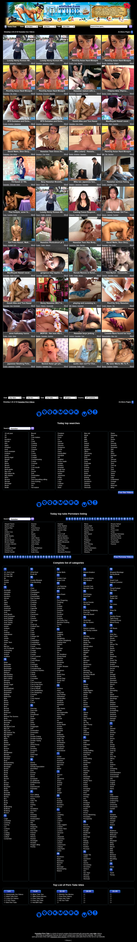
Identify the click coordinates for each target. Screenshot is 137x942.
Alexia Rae (9, 528)
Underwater (114, 797)
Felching (33, 815)
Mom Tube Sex (38, 894)
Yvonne (113, 544)
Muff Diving (87, 594)
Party (110, 124)
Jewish (59, 785)
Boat (5, 761)
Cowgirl (34, 457)
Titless (112, 759)
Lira (59, 532)
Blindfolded (8, 753)
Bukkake (7, 795)
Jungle (59, 793)
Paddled (86, 741)
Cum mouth (35, 467)
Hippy (59, 716)
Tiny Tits (113, 757)
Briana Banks (9, 540)
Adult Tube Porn (12, 896)
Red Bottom (87, 580)
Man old (87, 433)
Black (6, 751)
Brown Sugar (9, 542)
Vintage (113, 481)
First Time (33, 831)
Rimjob (86, 843)
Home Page (12, 27)
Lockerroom (61, 845)
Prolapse (86, 803)
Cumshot (33, 694)
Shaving (87, 485)
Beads (6, 704)
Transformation (115, 773)
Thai (43, 154)
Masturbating (106, 336)
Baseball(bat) (9, 688)
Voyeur (112, 825)
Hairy (60, 451)
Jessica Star (35, 540)
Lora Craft (61, 534)
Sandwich (87, 481)
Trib (111, 779)
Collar (32, 634)
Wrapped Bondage (117, 572)
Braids (6, 785)
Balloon (6, 672)
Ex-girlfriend (34, 781)
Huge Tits (60, 739)
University (113, 805)
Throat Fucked (115, 588)
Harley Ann (35, 530)
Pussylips (86, 817)
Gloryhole (60, 662)
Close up (33, 624)
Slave (113, 433)
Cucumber (34, 678)
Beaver (7, 467)
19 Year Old (8, 576)
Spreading (113, 690)
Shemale (13, 184)
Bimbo (6, 743)
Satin (85, 861)
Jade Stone (35, 538)
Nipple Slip (87, 692)
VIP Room (113, 628)
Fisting (32, 835)
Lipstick (59, 843)
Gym (58, 682)
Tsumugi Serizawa (117, 534)
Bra (5, 781)
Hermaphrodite (62, 712)
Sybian (112, 720)
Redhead (86, 833)
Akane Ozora (9, 526)
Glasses (72, 215)
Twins (113, 475)
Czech (32, 702)
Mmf (85, 441)
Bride (6, 789)
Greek (60, 449)
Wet (111, 839)
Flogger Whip (35, 845)
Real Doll (86, 596)
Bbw (112, 336)
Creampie (20, 63)
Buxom (6, 813)
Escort (32, 775)
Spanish (114, 445)
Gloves (59, 664)
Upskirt (112, 809)
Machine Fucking (63, 622)
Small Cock (114, 580)
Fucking (85, 93)
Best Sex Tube (11, 902)
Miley (60, 544)
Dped (32, 743)
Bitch (6, 477)
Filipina (33, 825)
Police (85, 785)
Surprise (113, 712)
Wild (111, 851)
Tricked (112, 781)
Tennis (112, 739)
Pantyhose (87, 753)
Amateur (6, 63)
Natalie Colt (88, 528)
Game (60, 441)
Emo (32, 771)
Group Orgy (61, 678)
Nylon (86, 447)
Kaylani (60, 524)
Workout (113, 855)
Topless (112, 765)
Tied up (113, 465)
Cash (33, 441)
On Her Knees (88, 622)
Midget (85, 652)
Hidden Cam (61, 578)
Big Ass (82, 245)
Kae (32, 546)
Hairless (60, 688)
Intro (58, 767)
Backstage (8, 668)
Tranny (113, 471)
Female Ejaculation (37, 767)
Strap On (113, 610)
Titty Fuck (113, 590)
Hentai (59, 710)
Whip (112, 487)
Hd (59, 457)
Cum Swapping (36, 692)
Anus (6, 630)
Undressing (114, 801)
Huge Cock (61, 580)
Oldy (85, 720)
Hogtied (10, 245)
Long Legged (62, 825)
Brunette (52, 93)
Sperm (112, 684)
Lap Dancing (61, 586)
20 (6, 435)
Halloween (61, 696)
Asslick (6, 654)
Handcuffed (62, 453)
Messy (85, 648)
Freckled (60, 614)
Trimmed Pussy (115, 620)
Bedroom (7, 712)
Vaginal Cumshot (116, 582)
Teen (112, 463)
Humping (60, 745)
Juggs (59, 789)
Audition (7, 656)
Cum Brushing (35, 582)
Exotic (32, 785)
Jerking (71, 336)
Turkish (112, 785)
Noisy (85, 694)
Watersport (114, 833)
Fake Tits (33, 801)
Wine (112, 853)
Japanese (12, 63)
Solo (82, 366)
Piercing (86, 771)
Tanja (113, 528)
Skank (112, 648)
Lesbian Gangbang (64, 640)
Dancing (33, 708)
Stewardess (114, 696)
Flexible (33, 843)
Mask (86, 435)
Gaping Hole (61, 642)
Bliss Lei (8, 538)
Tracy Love (115, 530)
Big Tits (6, 737)
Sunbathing (114, 710)
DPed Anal (34, 572)
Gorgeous (61, 447)
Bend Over (8, 720)
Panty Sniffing (88, 751)
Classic (104, 275)
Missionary (87, 664)
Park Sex (86, 755)
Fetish (71, 63)
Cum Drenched (35, 682)
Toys (112, 469)
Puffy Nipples (88, 690)
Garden (59, 644)
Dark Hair (33, 710)
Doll (32, 473)
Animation (7, 624)
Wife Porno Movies (39, 896)
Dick (77, 245)
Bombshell (8, 765)
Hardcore (110, 63)
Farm (33, 483)
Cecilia (7, 546)
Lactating (60, 815)
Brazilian (7, 787)
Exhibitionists (35, 783)
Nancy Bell (88, 526)
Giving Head (61, 656)
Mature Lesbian (89, 628)
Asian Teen (8, 642)
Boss (5, 775)
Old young (88, 453)
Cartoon (7, 829)
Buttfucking (8, 807)
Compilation (34, 642)
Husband (61, 471)
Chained (33, 590)
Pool (85, 793)
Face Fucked (35, 797)
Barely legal (9, 457)
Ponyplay (86, 789)
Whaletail (113, 841)
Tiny (112, 467)
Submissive (114, 706)
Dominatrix (34, 733)
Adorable (7, 592)
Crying (32, 672)
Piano (85, 769)
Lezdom (60, 831)
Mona (86, 524)
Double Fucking (36, 739)
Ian (32, 532)
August (7, 534)
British (6, 791)
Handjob (61, 455)
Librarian (60, 833)
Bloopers (7, 757)
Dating (32, 712)
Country (33, 652)
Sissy (112, 646)
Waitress (113, 831)
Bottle (7, 487)
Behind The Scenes (11, 716)
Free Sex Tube (38, 900)
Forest (59, 612)
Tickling (112, 749)
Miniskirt (86, 660)
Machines (60, 857)
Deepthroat (34, 714)
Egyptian (33, 765)
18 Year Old (8, 574)
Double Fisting (35, 737)
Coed (32, 632)
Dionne (34, 524)
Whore (112, 847)
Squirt (112, 694)
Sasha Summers (90, 548)
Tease (112, 735)
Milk (85, 439)
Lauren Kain (62, 528)
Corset (32, 646)
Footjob (17, 366)
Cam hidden (35, 437)
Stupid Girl (113, 596)
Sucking (110, 154)
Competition (34, 640)
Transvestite (114, 777)
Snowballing (114, 666)
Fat (32, 485)
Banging (7, 682)
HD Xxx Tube (64, 900)
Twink (113, 473)
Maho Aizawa (62, 536)
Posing (85, 797)
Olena (86, 538)
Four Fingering (62, 600)
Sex (84, 871)
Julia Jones (35, 542)
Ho (58, 720)
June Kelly (35, 544)
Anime (6, 626)
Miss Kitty (61, 550)
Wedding (113, 837)
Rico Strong (88, 544)
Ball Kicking (8, 676)
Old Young (87, 718)
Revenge (87, 475)
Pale (85, 747)
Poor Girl (86, 612)
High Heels (61, 708)
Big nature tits (10, 473)
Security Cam (88, 586)
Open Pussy (87, 724)
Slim (112, 437)
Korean (59, 807)
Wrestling (113, 859)
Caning (6, 825)
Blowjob (7, 759)
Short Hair (87, 620)
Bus (32, 435)
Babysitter (7, 664)
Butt (5, 805)
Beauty (6, 708)
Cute (75, 63)
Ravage (86, 829)
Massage (60, 867)
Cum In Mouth (35, 688)
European (17, 306)
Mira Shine (62, 546)
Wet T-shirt (113, 636)
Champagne (34, 592)
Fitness (33, 837)
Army (6, 636)
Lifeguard (60, 837)
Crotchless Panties (37, 670)
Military (86, 656)
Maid (59, 487)
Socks (113, 439)
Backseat (7, 666)
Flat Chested (35, 598)
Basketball (8, 692)
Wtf (111, 861)
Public (43, 215)
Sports (112, 688)
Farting (32, 805)
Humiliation (61, 743)
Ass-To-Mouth (9, 648)
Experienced (35, 787)
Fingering (80, 306)
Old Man (86, 636)
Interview (60, 765)
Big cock (8, 471)
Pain (85, 457)
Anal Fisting (8, 620)
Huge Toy (60, 741)
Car (32, 439)
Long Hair (60, 692)
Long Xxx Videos (12, 898)
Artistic (6, 638)
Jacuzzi (59, 775)
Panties (115, 366)
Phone (85, 767)
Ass (50, 366)
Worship (113, 857)
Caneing (7, 823)
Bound (33, 433)
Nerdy (85, 686)
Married (59, 863)
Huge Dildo (61, 588)
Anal (51, 124)
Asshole (7, 652)
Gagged (60, 632)
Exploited (33, 789)
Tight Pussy (114, 618)
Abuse (68, 940)
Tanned (113, 459)
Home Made (61, 724)
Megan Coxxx (63, 540)
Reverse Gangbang (90, 610)
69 (6, 437)
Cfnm (32, 588)
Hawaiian (6, 93)
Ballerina (7, 670)
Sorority (113, 443)
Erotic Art (33, 574)
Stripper (113, 702)
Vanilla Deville (116, 536)
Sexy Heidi (88, 550)
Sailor (85, 857)
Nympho (87, 449)
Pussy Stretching (89, 815)
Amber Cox (9, 532)
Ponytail (86, 791)
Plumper (86, 779)
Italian (59, 769)
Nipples (86, 688)
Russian (87, 479)
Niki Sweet (88, 534)
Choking (33, 602)
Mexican (86, 650)
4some (6, 582)
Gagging (60, 634)
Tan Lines (113, 604)
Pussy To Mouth (89, 674)
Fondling (60, 602)
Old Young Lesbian (90, 630)
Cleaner (34, 449)
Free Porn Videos (65, 896)
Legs (59, 481)
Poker (85, 783)
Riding (86, 477)
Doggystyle (84, 215)
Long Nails (61, 849)
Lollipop (60, 847)
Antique (6, 628)
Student (112, 704)
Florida (32, 847)
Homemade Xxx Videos (14, 894)
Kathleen (34, 550)
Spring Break (114, 574)
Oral (84, 727)
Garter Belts (61, 572)
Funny (59, 624)
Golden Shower (62, 666)
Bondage (8, 483)
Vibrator (113, 819)
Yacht (112, 873)
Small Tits (113, 660)
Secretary (86, 867)
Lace (58, 813)
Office (86, 451)
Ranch (86, 471)
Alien (6, 604)
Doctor (33, 471)
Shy (111, 642)
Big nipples (9, 475)
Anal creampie (10, 451)
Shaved (86, 875)
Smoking (113, 662)
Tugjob (112, 783)
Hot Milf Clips (37, 902)
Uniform (113, 803)
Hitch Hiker (61, 714)
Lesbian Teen (62, 829)
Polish (85, 787)
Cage (6, 819)
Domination (35, 475)
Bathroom (7, 696)
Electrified (34, 769)
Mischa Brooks (63, 548)
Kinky (60, 477)
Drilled (32, 747)
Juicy (59, 791)
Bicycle (6, 724)
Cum (33, 465)
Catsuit (6, 837)
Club (33, 451)
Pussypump (87, 819)
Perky (85, 761)
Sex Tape (86, 873)
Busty (6, 803)
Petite (79, 366)
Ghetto (59, 650)
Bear (5, 706)
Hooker (60, 463)
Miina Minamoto (63, 542)
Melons (86, 644)
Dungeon (33, 751)
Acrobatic (7, 590)
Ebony (32, 763)
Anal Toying (8, 622)
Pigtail (85, 773)
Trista (113, 532)
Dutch (33, 477)
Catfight (6, 835)
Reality (85, 831)
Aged (6, 445)
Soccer (112, 668)
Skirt (111, 652)
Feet (32, 813)
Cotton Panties (35, 648)
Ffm (31, 823)
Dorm (32, 735)
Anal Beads (8, 614)
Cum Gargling (35, 686)
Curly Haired (35, 698)
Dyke (32, 757)
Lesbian (61, 483)
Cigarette (33, 608)
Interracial (60, 763)
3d (5, 578)
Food (59, 437)
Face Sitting (34, 795)
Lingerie (60, 841)
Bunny (6, 797)
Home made (62, 461)
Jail (58, 777)
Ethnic (32, 777)
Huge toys (61, 469)
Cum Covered (35, 656)
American (7, 608)
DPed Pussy (34, 745)
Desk (32, 716)
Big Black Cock (9, 727)
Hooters (60, 465)
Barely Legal (8, 684)
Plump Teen (87, 781)
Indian (60, 473)
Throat (112, 747)
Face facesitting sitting (39, 479)
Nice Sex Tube (64, 898)
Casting (45, 275)
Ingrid (33, 534)
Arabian (7, 453)
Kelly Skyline (62, 526)
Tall (112, 457)
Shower (112, 640)
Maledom (60, 861)
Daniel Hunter (10, 552)
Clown (32, 628)
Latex (59, 817)
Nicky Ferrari (88, 530)
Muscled (86, 678)
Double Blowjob (36, 580)
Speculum (113, 682)
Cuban (33, 461)
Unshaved (113, 807)
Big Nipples (8, 735)
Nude (85, 696)
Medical (86, 640)
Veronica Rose (116, 538)
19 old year (9, 433)
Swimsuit (113, 716)
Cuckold (34, 463)
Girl (15, 245)
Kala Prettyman (36, 548)
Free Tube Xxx (38, 898)
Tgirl (111, 741)
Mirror (85, 662)
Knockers (60, 805)
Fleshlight (33, 841)
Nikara (86, 532)
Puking (86, 467)
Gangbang (61, 638)
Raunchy (86, 827)
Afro (6, 443)
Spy (112, 451)
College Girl (34, 636)
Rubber (86, 847)
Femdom (61, 433)
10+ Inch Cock (9, 572)
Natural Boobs (88, 578)
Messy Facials (88, 602)
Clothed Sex (34, 626)
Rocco (85, 845)
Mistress (86, 666)
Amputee (7, 610)
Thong (112, 745)
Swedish (113, 714)
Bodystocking (9, 763)
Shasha (87, 552)
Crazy (32, 662)
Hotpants (60, 735)
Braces (6, 783)
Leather (59, 821)
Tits (11, 93)
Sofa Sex (113, 634)
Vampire (113, 815)
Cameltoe (7, 821)
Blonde (7, 481)
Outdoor (109, 366)
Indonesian (61, 759)
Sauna (85, 863)
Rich (85, 839)
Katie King (35, 552)
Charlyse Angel (10, 548)
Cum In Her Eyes (36, 684)
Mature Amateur (89, 572)
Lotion (60, 485)
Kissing (59, 801)
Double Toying (35, 741)
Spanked (114, 447)
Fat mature (35, 487)
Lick (58, 835)
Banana (7, 680)
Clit (31, 622)
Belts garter (9, 469)
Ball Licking (8, 678)
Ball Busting (8, 674)
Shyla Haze (115, 526)
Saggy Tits (87, 855)
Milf (103, 154)
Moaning (86, 670)
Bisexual (7, 745)
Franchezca (35, 528)
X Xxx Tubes (10, 900)
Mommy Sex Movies (66, 894)
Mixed (33, 63)
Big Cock (7, 731)
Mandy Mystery (63, 538)
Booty (6, 773)
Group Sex (61, 680)
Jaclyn (33, 536)
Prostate (86, 805)
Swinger (109, 215)
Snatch (112, 664)
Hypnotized (61, 751)
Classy (33, 447)
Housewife (49, 306)
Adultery (71, 184)
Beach (81, 275)
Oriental (86, 733)
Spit (112, 449)
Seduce (87, 483)
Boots (7, 485)
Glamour (60, 658)
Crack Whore (35, 660)
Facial (32, 799)
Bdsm (38, 184)
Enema (33, 773)
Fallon (33, 526)
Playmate (87, 463)
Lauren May (62, 530)
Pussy (38, 215)
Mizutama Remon (64, 552)
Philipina (87, 540)
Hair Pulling (61, 694)
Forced (59, 608)
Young (112, 875)
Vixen (113, 483)
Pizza (85, 775)
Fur (59, 439)
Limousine (60, 839)
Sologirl (112, 674)
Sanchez (87, 546)
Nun (84, 700)
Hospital (61, 467)
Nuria (86, 536)
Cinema (34, 445)
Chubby (33, 604)
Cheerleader (35, 596)
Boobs (104, 63)
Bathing (6, 694)
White (112, 845)
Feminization (35, 819)
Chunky (33, 606)
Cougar (33, 650)
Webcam (114, 485)
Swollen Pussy (115, 616)
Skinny (104, 215)
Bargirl (7, 459)
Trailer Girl (113, 598)
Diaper (32, 718)
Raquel (87, 542)
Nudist (86, 445)
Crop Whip (34, 666)
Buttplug (7, 811)
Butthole (7, 809)
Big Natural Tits (9, 733)
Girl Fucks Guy (62, 620)
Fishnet (33, 833)
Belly (5, 718)
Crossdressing (36, 459)
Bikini (6, 741)
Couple (34, 455)
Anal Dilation (8, 618)
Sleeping (114, 435)
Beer (5, 714)
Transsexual (114, 775)
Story (112, 453)
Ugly (112, 477)
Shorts (112, 638)
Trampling (113, 769)
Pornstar (46, 93)
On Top (86, 722)
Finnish (33, 829)
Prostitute (86, 807)
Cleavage (33, 620)
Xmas (112, 867)
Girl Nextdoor (61, 654)
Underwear (72, 366)
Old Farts (86, 604)
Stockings (113, 698)
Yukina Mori (115, 542)
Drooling (33, 749)
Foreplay (60, 610)
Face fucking (35, 481)
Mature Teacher (89, 638)
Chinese (33, 600)
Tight (111, 753)
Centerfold (8, 839)
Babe (14, 336)
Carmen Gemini (10, 544)
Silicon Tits (114, 644)
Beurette (7, 722)
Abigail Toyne (9, 524)
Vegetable (113, 817)
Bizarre (7, 479)
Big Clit (6, 729)
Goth (58, 672)
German (61, 443)
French (59, 616)
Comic (33, 453)
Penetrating (87, 759)
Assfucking (8, 650)
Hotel (59, 733)
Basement (7, 690)
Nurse (85, 702)
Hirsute (59, 718)
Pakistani (87, 459)
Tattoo (112, 731)
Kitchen (59, 803)
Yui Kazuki (114, 540)
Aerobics (8, 439)
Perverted (86, 763)
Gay (77, 124)
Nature (86, 443)
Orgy (85, 731)
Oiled (85, 716)
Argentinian (8, 634)
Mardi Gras (61, 674)
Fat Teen (33, 811)
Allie (6, 530)
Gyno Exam (61, 594)
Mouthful (86, 676)
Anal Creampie (9, 616)
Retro (86, 473)
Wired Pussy (114, 622)
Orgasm (87, 455)
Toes (5, 215)
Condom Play (35, 644)
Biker (6, 739)
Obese (85, 712)
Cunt (32, 696)
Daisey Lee (9, 550)
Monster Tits (87, 672)
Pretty (85, 801)
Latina (60, 479)
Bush (6, 801)
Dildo (32, 722)
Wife (111, 849)
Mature (80, 63)
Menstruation (88, 646)
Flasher (60, 435)
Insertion (60, 761)
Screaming (87, 865)
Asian (15, 93)
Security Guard (88, 614)
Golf (58, 668)
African (7, 441)
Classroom (34, 614)
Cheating (33, 594)
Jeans (59, 781)
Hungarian (61, 747)
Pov (84, 799)
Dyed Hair (34, 755)
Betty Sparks (9, 536)
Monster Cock (88, 588)
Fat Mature (34, 809)
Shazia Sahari (116, 524)
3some (6, 580)
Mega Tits (86, 642)
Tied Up (113, 751)
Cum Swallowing (36, 690)
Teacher (114, 461)
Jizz (58, 787)
